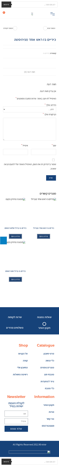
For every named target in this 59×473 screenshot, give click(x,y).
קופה (25, 360)
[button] (52, 14)
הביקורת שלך (49, 114)
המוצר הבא (51, 28)
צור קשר (50, 418)
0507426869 (48, 425)
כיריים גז (46, 53)
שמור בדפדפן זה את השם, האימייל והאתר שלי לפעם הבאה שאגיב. (30, 166)
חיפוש (6, 4)
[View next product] (45, 28)
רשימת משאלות (20, 374)
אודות (51, 411)
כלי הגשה (50, 360)
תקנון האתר (48, 405)
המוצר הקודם (8, 28)
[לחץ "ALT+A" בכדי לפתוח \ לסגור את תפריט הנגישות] (3, 240)
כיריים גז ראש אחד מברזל (43, 228)
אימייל (24, 145)
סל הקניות (23, 353)
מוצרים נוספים (47, 367)
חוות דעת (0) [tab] (29, 71)
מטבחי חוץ (49, 374)
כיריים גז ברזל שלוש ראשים (15, 228)
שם (54, 145)
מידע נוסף (15, 236)
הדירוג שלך (50, 105)
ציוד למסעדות (47, 381)
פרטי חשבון (49, 353)
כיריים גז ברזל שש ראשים (15, 271)
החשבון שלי (22, 367)
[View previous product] (15, 28)
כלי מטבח (49, 388)
